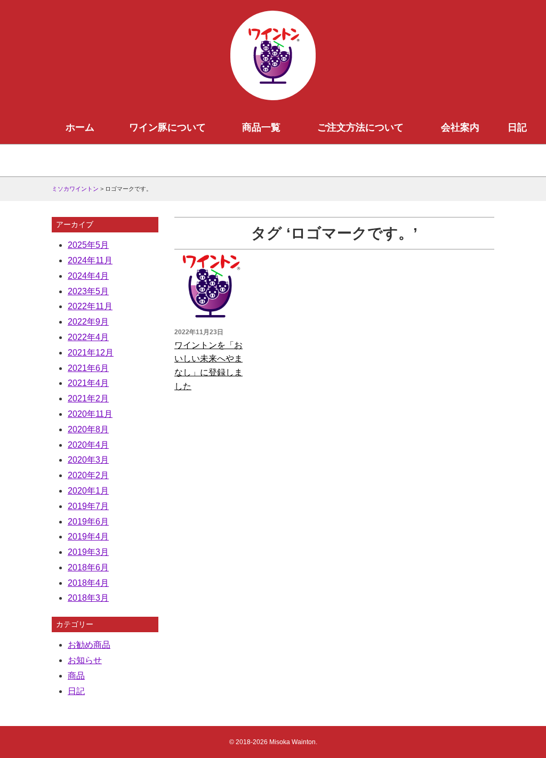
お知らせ (85, 660)
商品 (76, 675)
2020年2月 (88, 475)
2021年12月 (91, 352)
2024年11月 (90, 260)
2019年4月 (88, 536)
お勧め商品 (89, 644)
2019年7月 (88, 506)
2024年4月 (88, 275)
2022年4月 (88, 337)
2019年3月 (88, 552)
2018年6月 (88, 567)
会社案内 (460, 127)
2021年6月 (88, 368)
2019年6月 (88, 521)
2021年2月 (88, 398)
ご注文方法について (360, 127)
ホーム (80, 127)
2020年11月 (90, 413)
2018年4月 (88, 582)
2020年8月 (88, 429)
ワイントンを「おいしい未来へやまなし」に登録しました (208, 366)
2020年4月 (88, 444)
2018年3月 (88, 597)
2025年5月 (88, 244)
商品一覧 (261, 127)
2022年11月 (90, 306)
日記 (517, 127)
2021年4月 (88, 383)
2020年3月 (88, 459)
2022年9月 (88, 321)
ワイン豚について (167, 127)
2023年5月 (88, 291)
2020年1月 (88, 490)
